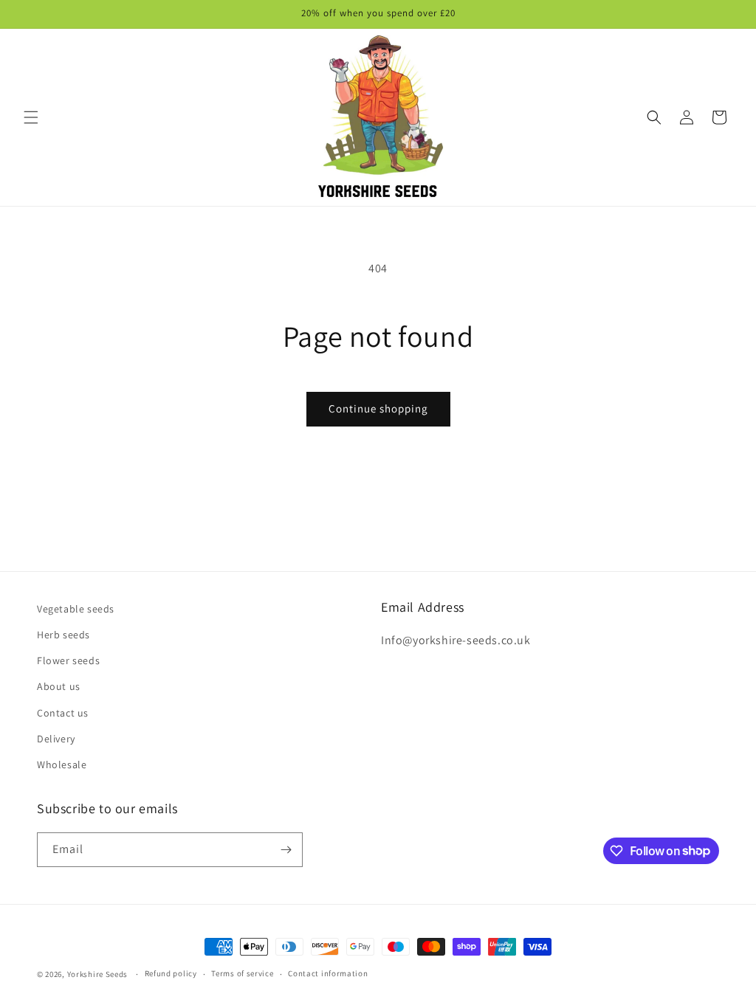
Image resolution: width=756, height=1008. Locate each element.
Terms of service (242, 973)
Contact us (63, 712)
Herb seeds (63, 634)
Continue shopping (378, 408)
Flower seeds (68, 660)
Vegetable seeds (75, 608)
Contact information (328, 973)
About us (58, 686)
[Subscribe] (285, 849)
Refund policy (171, 973)
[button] (31, 117)
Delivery (56, 738)
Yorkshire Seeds (97, 974)
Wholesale (61, 764)
